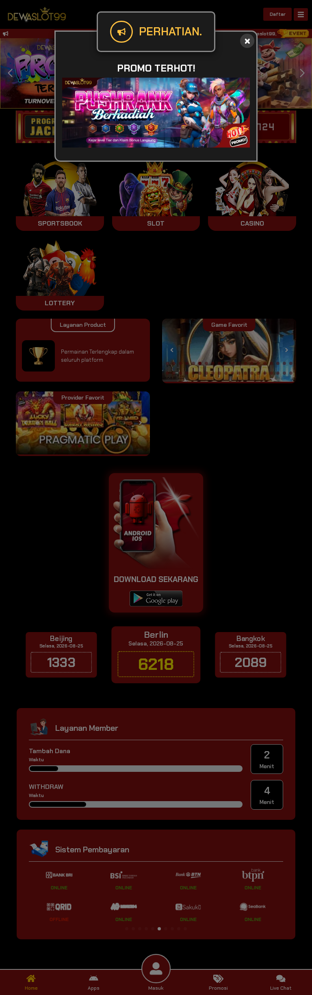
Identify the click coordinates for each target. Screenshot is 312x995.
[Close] (247, 41)
